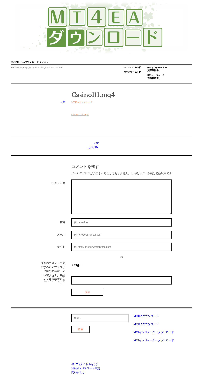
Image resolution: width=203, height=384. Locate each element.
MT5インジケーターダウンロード (154, 340)
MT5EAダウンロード (146, 324)
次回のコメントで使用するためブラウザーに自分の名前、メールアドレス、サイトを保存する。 (53, 271)
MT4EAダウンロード (81, 102)
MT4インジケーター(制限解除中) (157, 69)
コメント (58, 183)
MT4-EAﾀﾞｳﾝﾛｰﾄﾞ (132, 67)
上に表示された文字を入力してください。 (53, 280)
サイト (61, 246)
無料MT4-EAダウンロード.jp (26, 62)
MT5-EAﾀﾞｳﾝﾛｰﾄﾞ (132, 72)
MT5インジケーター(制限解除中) (157, 77)
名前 (62, 222)
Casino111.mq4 (80, 114)
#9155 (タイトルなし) (84, 364)
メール (61, 234)
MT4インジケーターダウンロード (154, 332)
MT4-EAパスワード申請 (85, 368)
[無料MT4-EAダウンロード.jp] (101, 27)
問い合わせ (78, 372)
